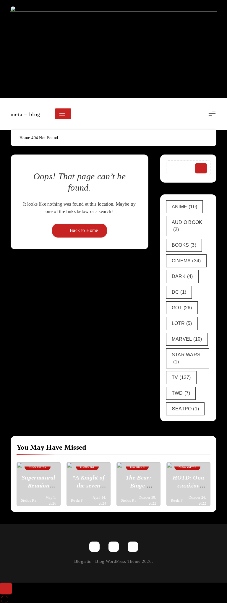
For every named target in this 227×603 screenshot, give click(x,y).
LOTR (182, 323)
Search (201, 168)
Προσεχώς (87, 466)
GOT (182, 307)
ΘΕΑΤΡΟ (185, 408)
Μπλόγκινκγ (37, 466)
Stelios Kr (28, 500)
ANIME (184, 206)
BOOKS (184, 245)
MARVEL (187, 339)
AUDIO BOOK (187, 226)
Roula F (77, 500)
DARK (182, 276)
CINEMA (186, 260)
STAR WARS (186, 358)
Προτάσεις (137, 466)
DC (179, 292)
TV (181, 377)
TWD (181, 393)
